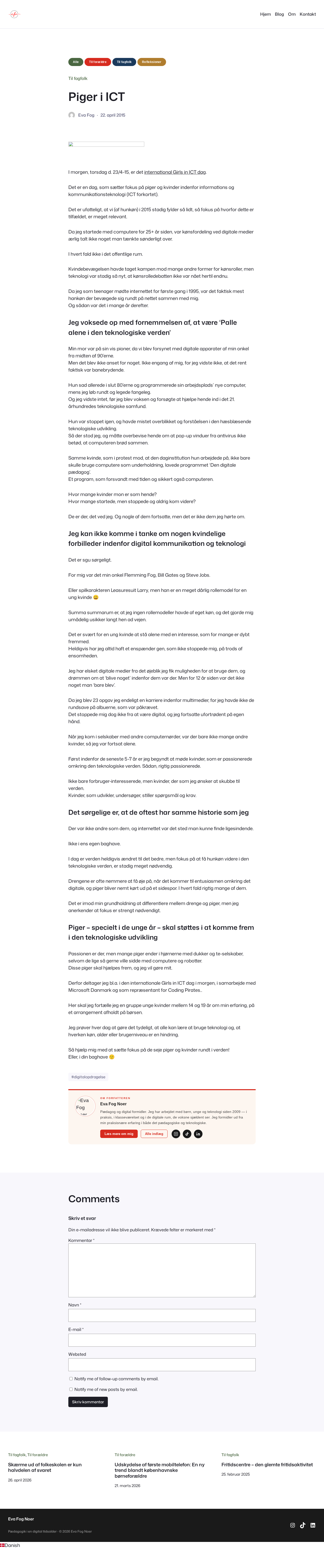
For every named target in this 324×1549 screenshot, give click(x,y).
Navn (74, 1305)
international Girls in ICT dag (175, 172)
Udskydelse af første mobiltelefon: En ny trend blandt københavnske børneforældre (160, 1470)
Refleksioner (151, 62)
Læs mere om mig (119, 1134)
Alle (76, 62)
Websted (77, 1354)
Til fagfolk (124, 62)
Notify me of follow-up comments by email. (116, 1379)
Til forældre (98, 62)
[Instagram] (176, 1134)
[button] (162, 1545)
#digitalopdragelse (88, 1077)
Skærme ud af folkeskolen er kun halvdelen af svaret (45, 1467)
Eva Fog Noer (21, 1519)
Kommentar (81, 1240)
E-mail (76, 1329)
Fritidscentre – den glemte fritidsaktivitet (267, 1464)
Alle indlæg (154, 1134)
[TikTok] (187, 1134)
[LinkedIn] (198, 1134)
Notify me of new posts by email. (106, 1389)
